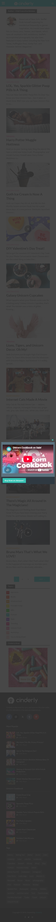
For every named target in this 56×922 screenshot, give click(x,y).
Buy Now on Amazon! (14, 480)
